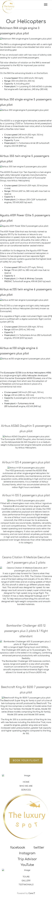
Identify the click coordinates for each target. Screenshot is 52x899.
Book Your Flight (26, 760)
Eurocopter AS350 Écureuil (28, 378)
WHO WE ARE (26, 786)
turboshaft (13, 406)
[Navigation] (45, 4)
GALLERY (26, 881)
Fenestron (6, 384)
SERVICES (26, 790)
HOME (26, 782)
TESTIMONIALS (26, 885)
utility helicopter (29, 376)
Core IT (31, 893)
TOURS (26, 877)
